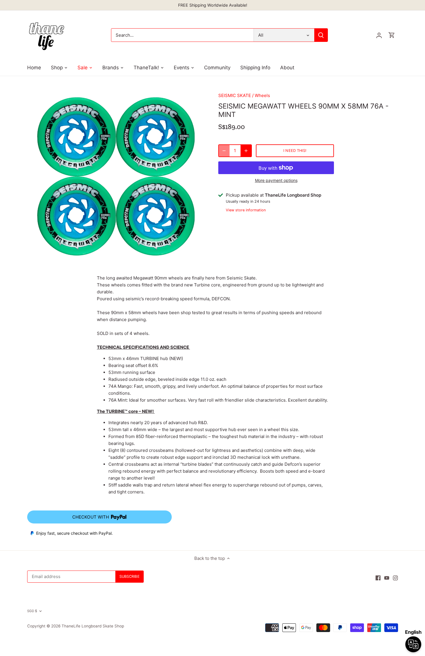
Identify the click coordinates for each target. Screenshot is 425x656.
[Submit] (321, 35)
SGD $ (32, 611)
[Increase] (246, 151)
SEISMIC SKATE (234, 95)
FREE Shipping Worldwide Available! (212, 5)
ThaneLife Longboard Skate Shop (93, 626)
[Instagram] (395, 577)
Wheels (262, 95)
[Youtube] (386, 577)
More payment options (276, 180)
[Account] (379, 35)
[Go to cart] (391, 35)
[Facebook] (378, 577)
